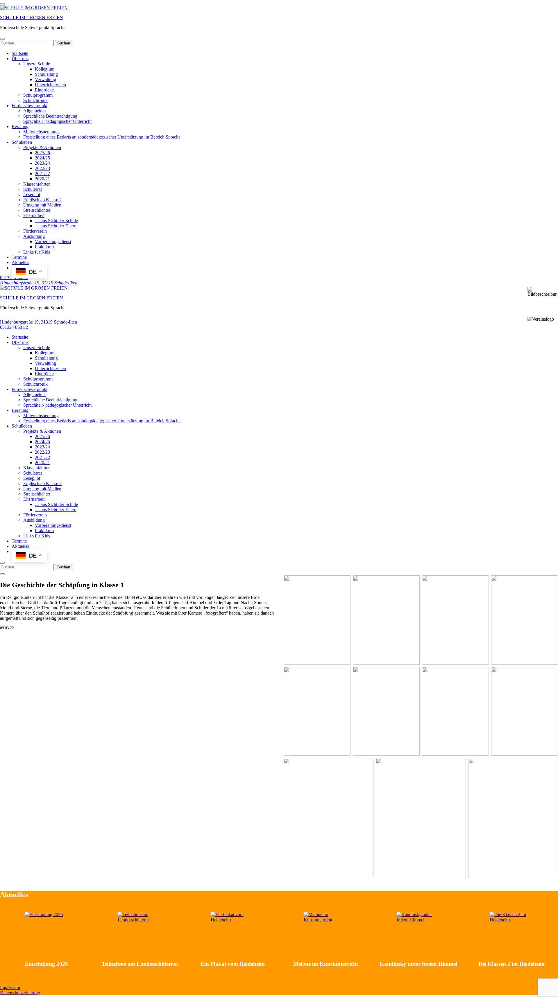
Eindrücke (44, 89)
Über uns (20, 58)
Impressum (10, 987)
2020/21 (42, 178)
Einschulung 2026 (46, 964)
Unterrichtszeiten (50, 84)
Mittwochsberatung (41, 131)
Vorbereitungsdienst (53, 241)
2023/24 (42, 163)
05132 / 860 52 (14, 327)
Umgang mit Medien (42, 204)
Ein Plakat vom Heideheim (233, 964)
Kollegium (44, 69)
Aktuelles (20, 262)
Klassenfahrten (37, 184)
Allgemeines (34, 110)
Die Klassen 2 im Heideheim (511, 964)
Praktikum (44, 246)
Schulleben (22, 142)
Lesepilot (31, 194)
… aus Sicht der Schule (56, 220)
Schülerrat (32, 189)
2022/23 (42, 168)
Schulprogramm (38, 95)
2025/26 (42, 152)
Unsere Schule (36, 63)
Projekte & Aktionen (42, 147)
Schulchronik (35, 100)
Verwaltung (45, 79)
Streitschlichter (36, 210)
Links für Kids (36, 251)
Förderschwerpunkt (29, 105)
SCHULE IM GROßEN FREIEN (31, 17)
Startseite (20, 53)
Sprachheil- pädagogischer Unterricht (57, 121)
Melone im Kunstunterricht (325, 964)
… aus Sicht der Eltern (55, 225)
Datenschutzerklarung (20, 992)
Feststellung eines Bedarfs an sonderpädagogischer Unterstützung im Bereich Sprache (101, 136)
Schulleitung (46, 74)
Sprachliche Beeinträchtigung (50, 116)
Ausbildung (34, 236)
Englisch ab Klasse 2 (42, 199)
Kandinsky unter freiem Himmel (418, 964)
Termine (19, 257)
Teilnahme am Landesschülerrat (139, 964)
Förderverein (35, 231)
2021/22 (42, 173)
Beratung (20, 126)
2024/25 (42, 157)
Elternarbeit (33, 215)
